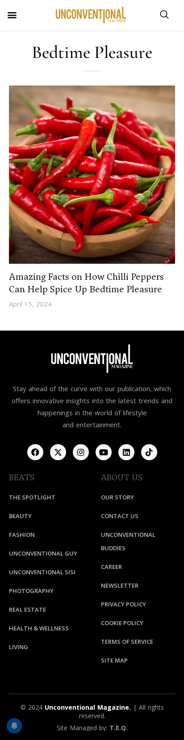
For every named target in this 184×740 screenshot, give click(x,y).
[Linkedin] (126, 452)
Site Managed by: (83, 728)
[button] (11, 15)
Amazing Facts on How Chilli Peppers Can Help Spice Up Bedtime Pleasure (86, 282)
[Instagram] (81, 452)
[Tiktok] (149, 452)
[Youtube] (104, 452)
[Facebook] (35, 452)
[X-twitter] (58, 452)
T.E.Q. (118, 728)
